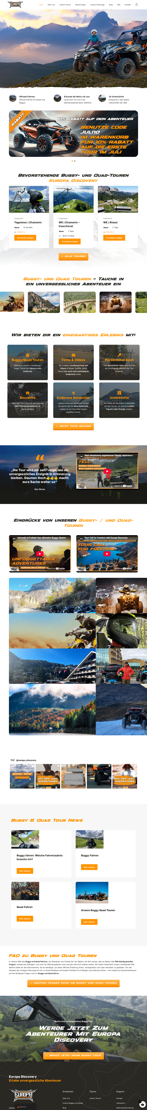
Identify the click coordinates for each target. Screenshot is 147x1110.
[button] (22, 776)
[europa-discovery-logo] (15, 2)
